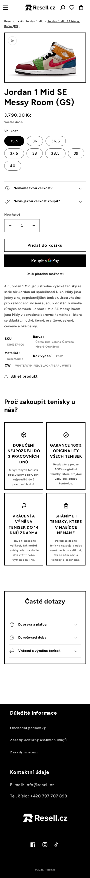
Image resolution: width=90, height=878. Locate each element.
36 (34, 141)
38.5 (55, 153)
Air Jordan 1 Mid (32, 21)
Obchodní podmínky (28, 728)
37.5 (14, 153)
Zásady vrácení (24, 752)
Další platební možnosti (45, 274)
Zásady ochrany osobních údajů (38, 740)
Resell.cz (10, 21)
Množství (12, 214)
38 (34, 153)
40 (13, 165)
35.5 (14, 141)
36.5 (55, 141)
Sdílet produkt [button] (24, 376)
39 (76, 153)
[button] (5, 7)
